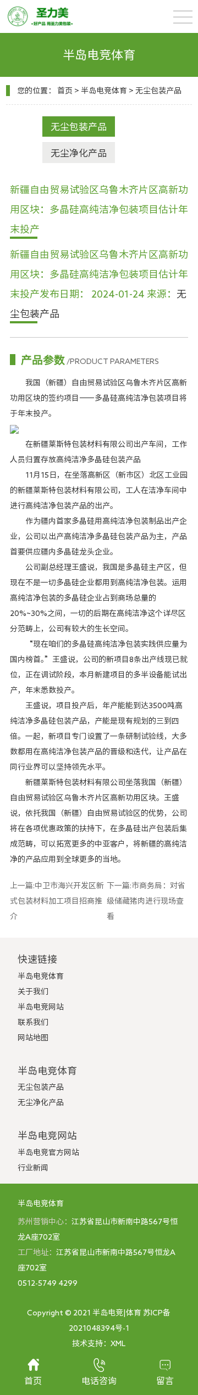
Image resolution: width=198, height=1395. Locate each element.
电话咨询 (99, 1380)
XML (118, 1343)
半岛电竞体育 (104, 90)
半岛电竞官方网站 (48, 1152)
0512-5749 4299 (48, 1283)
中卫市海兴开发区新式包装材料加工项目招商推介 (57, 901)
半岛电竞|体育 (116, 1312)
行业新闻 (33, 1168)
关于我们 (33, 991)
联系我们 (33, 1022)
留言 (165, 1380)
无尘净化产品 (79, 153)
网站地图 (33, 1037)
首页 (65, 90)
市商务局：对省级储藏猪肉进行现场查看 (146, 901)
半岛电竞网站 (41, 1007)
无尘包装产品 (158, 90)
